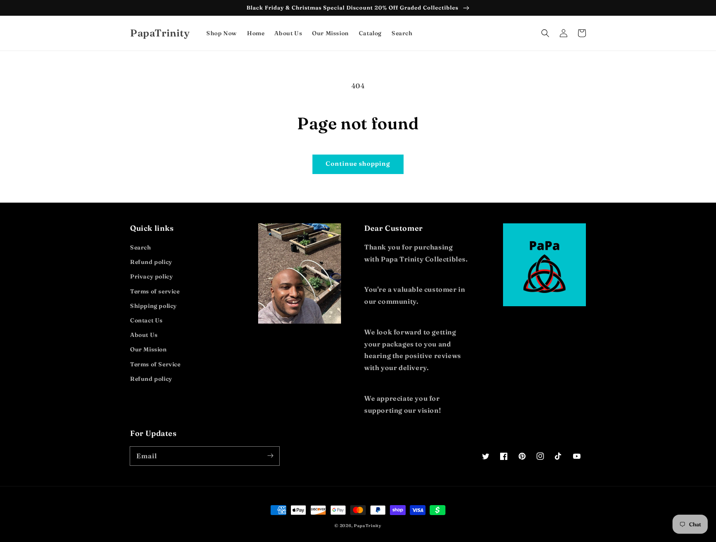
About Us (144, 335)
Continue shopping (358, 163)
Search (140, 247)
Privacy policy (151, 276)
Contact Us (146, 320)
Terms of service (155, 291)
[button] (545, 33)
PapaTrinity (368, 525)
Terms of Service (155, 364)
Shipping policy (153, 306)
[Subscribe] (270, 456)
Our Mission (148, 349)
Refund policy (151, 262)
